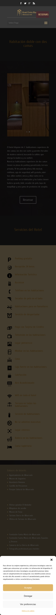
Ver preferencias (28, 604)
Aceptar (28, 587)
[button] (51, 559)
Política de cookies (28, 611)
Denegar (28, 596)
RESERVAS (43, 14)
